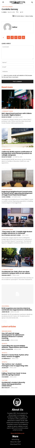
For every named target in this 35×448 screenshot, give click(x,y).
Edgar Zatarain (6, 117)
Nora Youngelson (7, 349)
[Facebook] (16, 37)
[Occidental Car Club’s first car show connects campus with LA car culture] (17, 257)
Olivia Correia (6, 197)
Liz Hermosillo (6, 358)
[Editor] (7, 27)
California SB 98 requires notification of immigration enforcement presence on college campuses (17, 153)
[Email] (8, 37)
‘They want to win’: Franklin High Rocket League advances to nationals (17, 232)
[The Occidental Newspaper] (17, 2)
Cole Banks (5, 377)
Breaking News (6, 331)
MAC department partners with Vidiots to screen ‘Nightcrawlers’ (17, 114)
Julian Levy (5, 367)
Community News (7, 111)
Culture (4, 371)
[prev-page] (3, 321)
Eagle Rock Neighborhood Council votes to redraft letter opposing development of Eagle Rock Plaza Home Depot (17, 193)
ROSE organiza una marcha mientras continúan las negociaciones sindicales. (17, 309)
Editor (5, 12)
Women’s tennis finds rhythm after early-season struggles (15, 355)
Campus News (6, 149)
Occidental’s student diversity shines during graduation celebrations (13, 384)
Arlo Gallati (6, 387)
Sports (4, 343)
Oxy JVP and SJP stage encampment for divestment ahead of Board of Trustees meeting (13, 335)
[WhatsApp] (23, 37)
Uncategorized (7, 189)
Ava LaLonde (5, 340)
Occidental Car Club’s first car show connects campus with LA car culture (16, 272)
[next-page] (5, 321)
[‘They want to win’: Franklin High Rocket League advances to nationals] (17, 217)
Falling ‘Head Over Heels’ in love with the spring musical (14, 374)
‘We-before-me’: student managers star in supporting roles (15, 365)
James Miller (5, 312)
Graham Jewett (6, 275)
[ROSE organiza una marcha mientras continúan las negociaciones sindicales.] (17, 294)
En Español (5, 306)
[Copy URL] (12, 37)
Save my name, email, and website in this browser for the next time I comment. (17, 76)
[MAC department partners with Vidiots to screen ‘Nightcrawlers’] (17, 99)
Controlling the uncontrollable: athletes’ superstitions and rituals (15, 346)
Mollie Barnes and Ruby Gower (11, 235)
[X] (19, 37)
